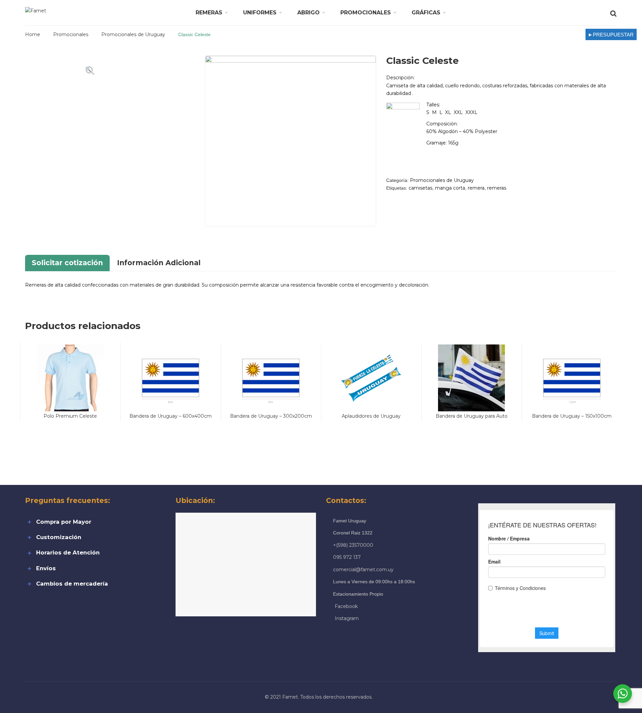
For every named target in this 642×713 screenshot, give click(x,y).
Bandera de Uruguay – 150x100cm (572, 416)
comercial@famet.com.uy (363, 570)
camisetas (420, 188)
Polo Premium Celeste (70, 416)
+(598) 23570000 (353, 545)
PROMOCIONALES (365, 12)
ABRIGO (308, 12)
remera (476, 188)
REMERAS (209, 12)
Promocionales (70, 34)
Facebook (346, 606)
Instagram (347, 618)
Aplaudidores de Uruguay (371, 416)
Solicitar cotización (67, 263)
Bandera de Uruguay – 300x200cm (271, 416)
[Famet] (35, 10)
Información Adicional (159, 263)
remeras (496, 188)
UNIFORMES (260, 12)
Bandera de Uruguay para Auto (472, 416)
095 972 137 (347, 557)
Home (32, 34)
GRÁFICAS (426, 12)
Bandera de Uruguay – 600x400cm (170, 416)
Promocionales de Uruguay (133, 34)
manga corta (450, 188)
